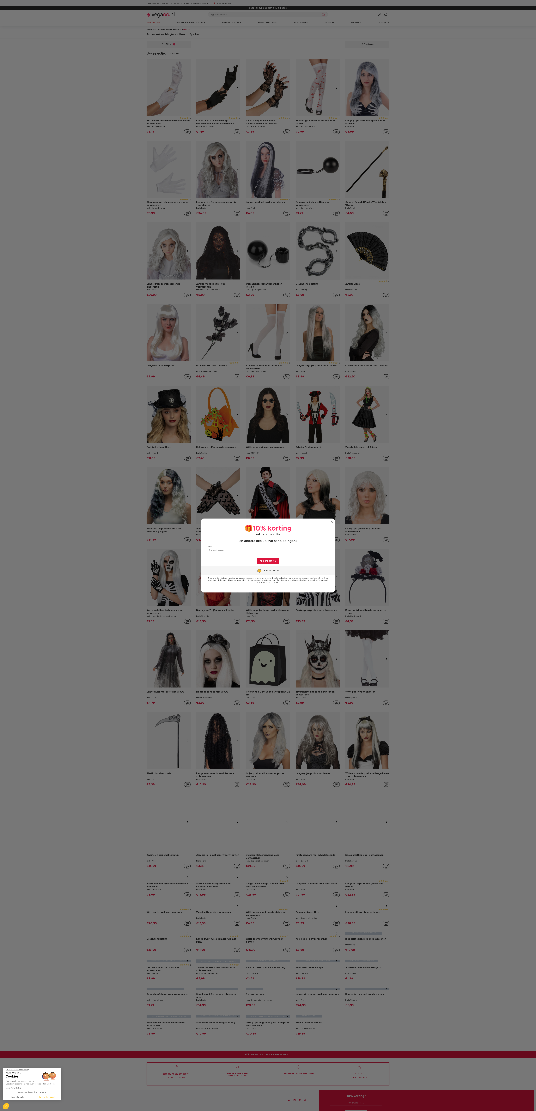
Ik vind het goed (47, 1097)
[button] (6, 1106)
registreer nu (268, 561)
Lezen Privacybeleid (13, 1088)
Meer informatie (17, 1097)
